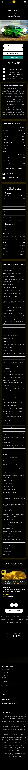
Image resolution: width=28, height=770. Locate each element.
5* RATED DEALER (15, 72)
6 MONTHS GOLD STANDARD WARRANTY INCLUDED (15, 68)
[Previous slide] (3, 30)
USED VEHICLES (5, 685)
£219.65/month (14, 16)
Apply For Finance (13, 53)
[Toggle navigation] (25, 2)
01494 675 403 (13, 45)
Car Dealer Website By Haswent (9, 765)
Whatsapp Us (14, 57)
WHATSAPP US (5, 712)
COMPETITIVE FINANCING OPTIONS (15, 75)
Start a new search (14, 610)
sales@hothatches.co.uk (9, 703)
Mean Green (9, 173)
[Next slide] (25, 30)
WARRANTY (4, 694)
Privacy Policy (4, 761)
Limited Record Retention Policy (17, 754)
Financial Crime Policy (9, 753)
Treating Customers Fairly (14, 756)
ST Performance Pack (12, 177)
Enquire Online (13, 49)
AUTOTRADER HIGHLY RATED (15, 79)
